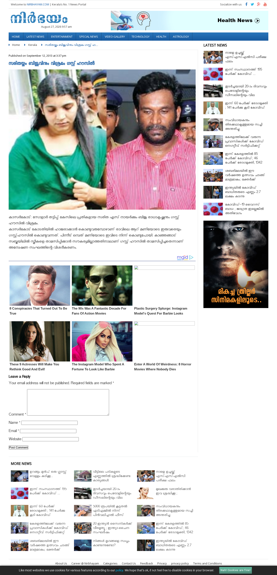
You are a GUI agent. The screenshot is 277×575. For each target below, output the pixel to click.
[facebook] (246, 5)
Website (15, 440)
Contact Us (129, 563)
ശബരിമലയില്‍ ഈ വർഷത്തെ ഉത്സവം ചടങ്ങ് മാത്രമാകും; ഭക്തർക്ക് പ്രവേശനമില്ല (245, 178)
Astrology (181, 37)
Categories (110, 563)
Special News (88, 37)
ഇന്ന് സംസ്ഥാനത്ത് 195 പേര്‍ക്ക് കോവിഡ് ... (243, 72)
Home (16, 37)
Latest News (35, 37)
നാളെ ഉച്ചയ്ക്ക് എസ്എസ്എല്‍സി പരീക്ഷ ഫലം (245, 57)
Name (14, 423)
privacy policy (180, 563)
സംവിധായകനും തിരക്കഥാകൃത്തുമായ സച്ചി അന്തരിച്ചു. (243, 125)
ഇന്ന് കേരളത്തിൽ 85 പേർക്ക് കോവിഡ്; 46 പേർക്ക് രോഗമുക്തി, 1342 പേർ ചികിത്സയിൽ (243, 161)
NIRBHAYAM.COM (38, 4)
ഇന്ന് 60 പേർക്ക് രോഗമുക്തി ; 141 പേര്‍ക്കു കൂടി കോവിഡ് (246, 106)
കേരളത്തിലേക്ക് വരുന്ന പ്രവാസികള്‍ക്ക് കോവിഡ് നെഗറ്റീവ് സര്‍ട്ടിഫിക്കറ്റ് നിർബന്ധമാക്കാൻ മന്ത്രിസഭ (246, 144)
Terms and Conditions (207, 563)
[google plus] (259, 5)
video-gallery (115, 37)
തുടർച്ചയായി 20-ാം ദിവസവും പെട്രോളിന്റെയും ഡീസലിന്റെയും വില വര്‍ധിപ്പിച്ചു (246, 94)
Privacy (162, 563)
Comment (17, 415)
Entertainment (61, 37)
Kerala (32, 45)
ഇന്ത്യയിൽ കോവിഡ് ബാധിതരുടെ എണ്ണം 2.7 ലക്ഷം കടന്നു (243, 192)
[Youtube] (265, 5)
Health (161, 37)
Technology (141, 37)
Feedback (146, 563)
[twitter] (252, 5)
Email (14, 431)
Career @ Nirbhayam (85, 563)
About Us (61, 563)
